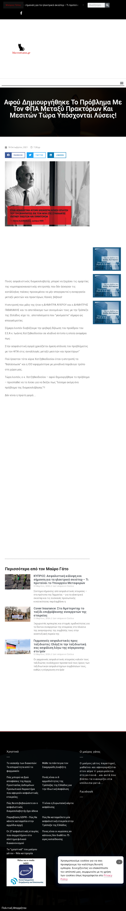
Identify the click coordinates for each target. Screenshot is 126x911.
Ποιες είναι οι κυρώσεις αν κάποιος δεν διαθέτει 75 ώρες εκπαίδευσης (57, 835)
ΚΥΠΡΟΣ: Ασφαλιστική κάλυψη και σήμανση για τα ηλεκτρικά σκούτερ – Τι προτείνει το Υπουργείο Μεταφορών (61, 579)
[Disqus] (47, 498)
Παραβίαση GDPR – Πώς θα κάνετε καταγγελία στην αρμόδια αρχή (22, 821)
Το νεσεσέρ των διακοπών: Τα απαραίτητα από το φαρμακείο (22, 766)
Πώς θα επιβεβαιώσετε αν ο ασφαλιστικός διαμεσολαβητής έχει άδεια (22, 806)
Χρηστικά (13, 751)
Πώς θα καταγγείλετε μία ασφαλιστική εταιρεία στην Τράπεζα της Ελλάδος (58, 821)
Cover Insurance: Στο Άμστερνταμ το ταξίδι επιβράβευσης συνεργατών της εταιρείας (60, 612)
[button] (121, 83)
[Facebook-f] (21, 13)
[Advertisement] (81, 49)
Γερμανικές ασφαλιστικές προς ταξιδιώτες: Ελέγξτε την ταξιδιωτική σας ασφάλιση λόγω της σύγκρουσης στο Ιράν (60, 646)
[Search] (107, 5)
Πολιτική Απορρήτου (14, 908)
